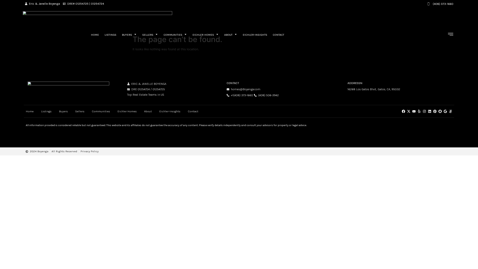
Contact (278, 34)
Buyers (127, 34)
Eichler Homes (203, 34)
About (228, 34)
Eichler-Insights (255, 34)
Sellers (147, 34)
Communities (173, 34)
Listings (110, 34)
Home (95, 34)
